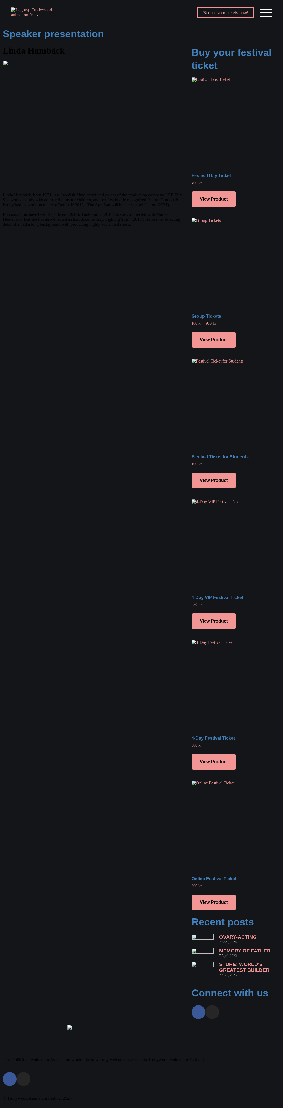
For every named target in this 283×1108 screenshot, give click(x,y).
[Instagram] (212, 1012)
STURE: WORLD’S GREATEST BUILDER (244, 967)
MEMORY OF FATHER (245, 951)
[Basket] (183, 12)
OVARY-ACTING (238, 937)
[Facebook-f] (198, 1012)
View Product (214, 199)
